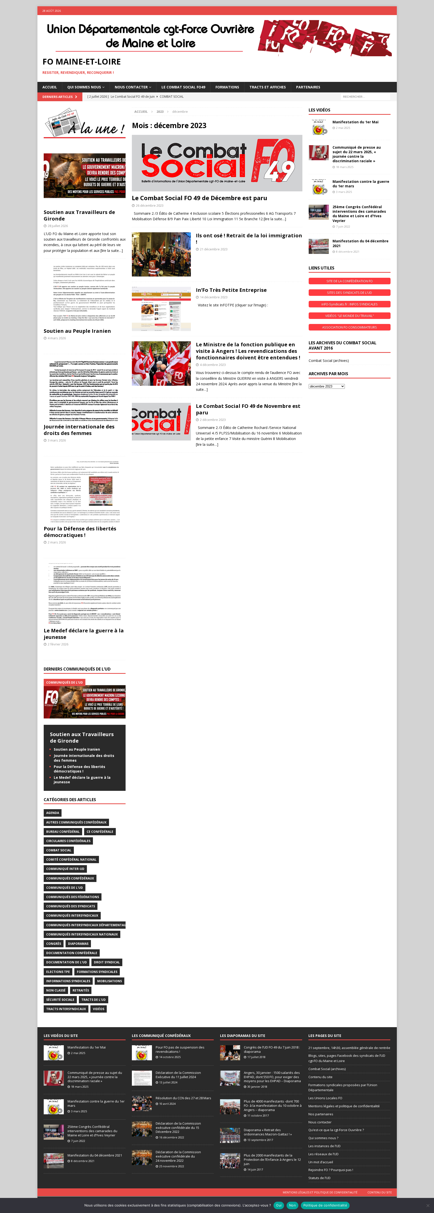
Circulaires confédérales (68, 841)
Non (292, 1205)
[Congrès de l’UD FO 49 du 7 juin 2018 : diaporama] (230, 1052)
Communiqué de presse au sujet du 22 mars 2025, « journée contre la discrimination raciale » (357, 154)
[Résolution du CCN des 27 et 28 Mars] (142, 1103)
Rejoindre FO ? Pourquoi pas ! (330, 1170)
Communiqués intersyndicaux (72, 915)
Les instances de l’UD (324, 1146)
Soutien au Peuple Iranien (77, 330)
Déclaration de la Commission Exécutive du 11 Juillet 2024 (178, 1074)
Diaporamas (78, 944)
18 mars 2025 (344, 167)
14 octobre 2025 (170, 1057)
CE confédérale (100, 832)
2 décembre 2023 (213, 419)
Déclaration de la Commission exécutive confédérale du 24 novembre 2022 (178, 1156)
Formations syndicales (97, 972)
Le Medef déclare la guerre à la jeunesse (84, 633)
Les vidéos (319, 110)
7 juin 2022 (343, 226)
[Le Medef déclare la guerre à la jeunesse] (85, 594)
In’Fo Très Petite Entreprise (231, 290)
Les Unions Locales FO (325, 1098)
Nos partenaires (320, 1114)
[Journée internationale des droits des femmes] (85, 390)
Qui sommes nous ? (323, 1138)
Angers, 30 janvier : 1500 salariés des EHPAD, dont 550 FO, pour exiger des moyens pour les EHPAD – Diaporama (272, 1076)
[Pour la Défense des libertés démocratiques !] (85, 492)
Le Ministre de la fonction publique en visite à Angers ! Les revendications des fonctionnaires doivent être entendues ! (248, 351)
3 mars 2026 (57, 440)
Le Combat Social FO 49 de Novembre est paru (248, 409)
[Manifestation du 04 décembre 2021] (319, 246)
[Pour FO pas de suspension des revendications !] (142, 1052)
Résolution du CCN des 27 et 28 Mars (183, 1098)
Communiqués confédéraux (70, 878)
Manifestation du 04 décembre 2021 (361, 243)
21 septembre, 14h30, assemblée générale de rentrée (349, 1047)
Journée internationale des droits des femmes (79, 429)
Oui (279, 1205)
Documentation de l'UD (66, 962)
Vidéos (98, 1009)
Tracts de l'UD (93, 1000)
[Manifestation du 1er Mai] (319, 127)
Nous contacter (320, 1122)
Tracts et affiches (267, 87)
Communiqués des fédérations (72, 897)
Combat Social (58, 850)
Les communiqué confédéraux (161, 1035)
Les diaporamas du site (242, 1035)
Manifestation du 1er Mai (355, 122)
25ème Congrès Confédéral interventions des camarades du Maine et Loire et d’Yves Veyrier (359, 213)
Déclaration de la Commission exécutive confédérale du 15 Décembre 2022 (178, 1127)
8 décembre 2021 (347, 251)
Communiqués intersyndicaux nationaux (82, 934)
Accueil (49, 87)
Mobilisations (109, 981)
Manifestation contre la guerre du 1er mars (361, 183)
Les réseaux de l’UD (323, 1154)
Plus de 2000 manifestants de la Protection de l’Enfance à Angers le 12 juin (272, 1159)
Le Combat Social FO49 (183, 87)
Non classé (56, 990)
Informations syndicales (68, 981)
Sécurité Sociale (60, 1000)
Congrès (53, 944)
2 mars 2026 (57, 542)
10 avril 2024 (167, 1104)
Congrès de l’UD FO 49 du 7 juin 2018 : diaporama (272, 1049)
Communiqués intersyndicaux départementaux (87, 925)
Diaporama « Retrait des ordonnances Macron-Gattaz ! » (268, 1132)
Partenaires (308, 87)
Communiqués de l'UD (64, 888)
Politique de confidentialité (325, 1205)
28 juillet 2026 (58, 226)
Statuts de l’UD (319, 1178)
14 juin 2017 (255, 1169)
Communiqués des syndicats (70, 906)
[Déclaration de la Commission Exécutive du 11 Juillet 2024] (142, 1078)
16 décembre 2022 (171, 1137)
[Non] (427, 1205)
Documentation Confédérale (71, 953)
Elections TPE (58, 972)
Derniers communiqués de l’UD (77, 669)
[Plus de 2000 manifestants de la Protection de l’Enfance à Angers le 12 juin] (230, 1160)
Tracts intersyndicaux (66, 1009)
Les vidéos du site (61, 1035)
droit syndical (107, 962)
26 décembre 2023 (150, 205)
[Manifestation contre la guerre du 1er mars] (319, 186)
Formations (227, 87)
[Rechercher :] (365, 96)
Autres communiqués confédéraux (76, 822)
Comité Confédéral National (71, 859)
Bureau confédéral (63, 832)
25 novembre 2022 (171, 1166)
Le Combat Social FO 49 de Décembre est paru (199, 198)
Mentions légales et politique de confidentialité (344, 1106)
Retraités (81, 990)
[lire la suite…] (275, 218)
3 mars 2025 (344, 192)
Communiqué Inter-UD (65, 869)
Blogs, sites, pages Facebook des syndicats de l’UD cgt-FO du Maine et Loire (346, 1058)
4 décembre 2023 (213, 364)
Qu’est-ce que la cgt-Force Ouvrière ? (336, 1130)
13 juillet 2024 (168, 1082)
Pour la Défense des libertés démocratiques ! (80, 531)
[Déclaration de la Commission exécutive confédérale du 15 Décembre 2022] (142, 1128)
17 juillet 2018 (256, 1057)
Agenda (52, 813)
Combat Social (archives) (329, 360)
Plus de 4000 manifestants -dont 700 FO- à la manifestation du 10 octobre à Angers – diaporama (273, 1105)
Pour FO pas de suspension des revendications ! (180, 1049)
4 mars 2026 (57, 338)
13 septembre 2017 (260, 1140)
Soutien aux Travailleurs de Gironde (79, 215)
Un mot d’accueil (320, 1162)
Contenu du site (320, 1077)
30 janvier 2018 (257, 1086)
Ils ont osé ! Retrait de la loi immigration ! (249, 238)
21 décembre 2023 (214, 249)
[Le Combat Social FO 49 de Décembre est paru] (217, 163)
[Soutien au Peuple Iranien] (85, 294)
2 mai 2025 (343, 128)
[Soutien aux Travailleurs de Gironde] (85, 175)
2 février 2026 (58, 644)
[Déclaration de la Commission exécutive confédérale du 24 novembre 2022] (142, 1157)
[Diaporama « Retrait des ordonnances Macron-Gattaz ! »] (230, 1135)
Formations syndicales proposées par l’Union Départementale (342, 1087)
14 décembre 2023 (214, 297)
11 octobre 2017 (258, 1115)
